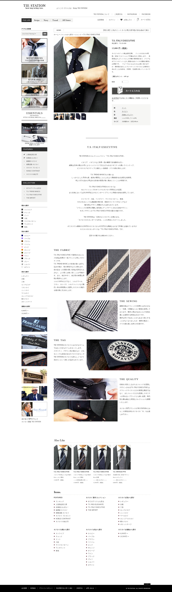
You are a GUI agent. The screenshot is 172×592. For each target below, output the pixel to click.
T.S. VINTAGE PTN (119, 472)
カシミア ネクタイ (127, 518)
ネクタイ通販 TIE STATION (31, 422)
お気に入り (128, 20)
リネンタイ (25, 287)
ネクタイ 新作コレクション (96, 497)
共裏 (23, 279)
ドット (26, 215)
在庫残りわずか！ (32, 158)
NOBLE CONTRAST (33, 171)
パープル (27, 238)
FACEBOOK (146, 14)
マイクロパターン (30, 221)
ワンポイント (28, 224)
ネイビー (27, 235)
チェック (27, 212)
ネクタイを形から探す (126, 497)
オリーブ (27, 253)
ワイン (26, 256)
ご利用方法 (118, 14)
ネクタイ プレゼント (33, 167)
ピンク (26, 247)
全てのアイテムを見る (33, 188)
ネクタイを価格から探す (127, 529)
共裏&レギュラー (127, 115)
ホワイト (27, 267)
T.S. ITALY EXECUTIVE (34, 194)
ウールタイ (25, 293)
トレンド (78, 34)
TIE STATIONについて (101, 14)
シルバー (27, 264)
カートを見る (145, 19)
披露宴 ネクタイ (31, 161)
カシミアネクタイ (27, 296)
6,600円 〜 (25, 310)
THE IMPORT (30, 198)
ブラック (27, 258)
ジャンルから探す (66, 34)
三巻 (23, 281)
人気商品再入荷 (31, 154)
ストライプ (28, 210)
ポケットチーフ (27, 302)
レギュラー (25, 276)
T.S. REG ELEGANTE (96, 504)
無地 (25, 227)
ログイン (112, 20)
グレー (26, 261)
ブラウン (27, 241)
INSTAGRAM (132, 14)
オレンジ (27, 250)
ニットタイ (25, 290)
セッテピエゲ (26, 284)
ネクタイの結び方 (32, 174)
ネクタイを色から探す (94, 529)
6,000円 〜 (124, 533)
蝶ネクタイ (25, 299)
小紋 (25, 218)
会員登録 (100, 20)
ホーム (56, 34)
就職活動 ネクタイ (32, 164)
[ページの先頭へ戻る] (147, 584)
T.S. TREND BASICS (33, 191)
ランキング (60, 501)
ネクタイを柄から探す (62, 529)
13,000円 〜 (25, 313)
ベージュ (27, 244)
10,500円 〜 (124, 536)
